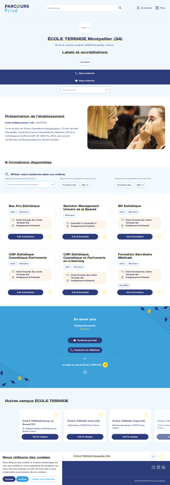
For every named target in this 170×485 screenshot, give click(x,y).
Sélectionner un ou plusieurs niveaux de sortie (133, 178)
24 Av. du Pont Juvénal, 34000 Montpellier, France (85, 45)
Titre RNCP (85, 62)
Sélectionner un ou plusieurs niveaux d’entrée (77, 178)
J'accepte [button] (9, 479)
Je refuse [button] (22, 479)
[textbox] (85, 90)
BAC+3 (140, 185)
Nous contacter (87, 80)
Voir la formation (25, 236)
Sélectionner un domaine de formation (20, 178)
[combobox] (85, 90)
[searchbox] (29, 184)
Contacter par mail (87, 340)
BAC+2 (85, 185)
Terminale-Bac (69, 185)
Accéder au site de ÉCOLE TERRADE (81, 364)
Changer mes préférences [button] (43, 479)
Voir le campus (40, 436)
